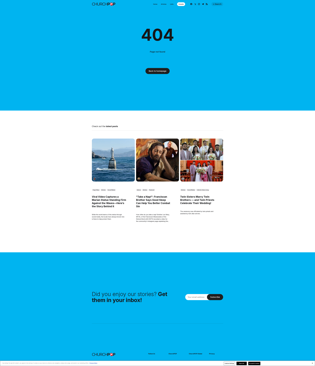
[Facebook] (191, 4)
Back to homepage (157, 71)
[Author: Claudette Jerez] (94, 178)
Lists (171, 4)
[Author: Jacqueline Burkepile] (139, 178)
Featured (151, 190)
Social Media (111, 190)
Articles (163, 4)
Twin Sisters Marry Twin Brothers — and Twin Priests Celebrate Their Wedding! (197, 200)
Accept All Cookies (254, 363)
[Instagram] (199, 4)
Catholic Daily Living (203, 190)
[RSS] (207, 4)
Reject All (241, 363)
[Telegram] (203, 4)
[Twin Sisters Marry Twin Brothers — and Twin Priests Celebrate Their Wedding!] (201, 160)
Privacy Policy (93, 363)
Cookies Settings (229, 363)
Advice (139, 190)
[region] (157, 363)
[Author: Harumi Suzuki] (183, 178)
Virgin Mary (96, 190)
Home (155, 4)
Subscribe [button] (215, 297)
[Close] (312, 363)
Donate (181, 4)
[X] (195, 4)
